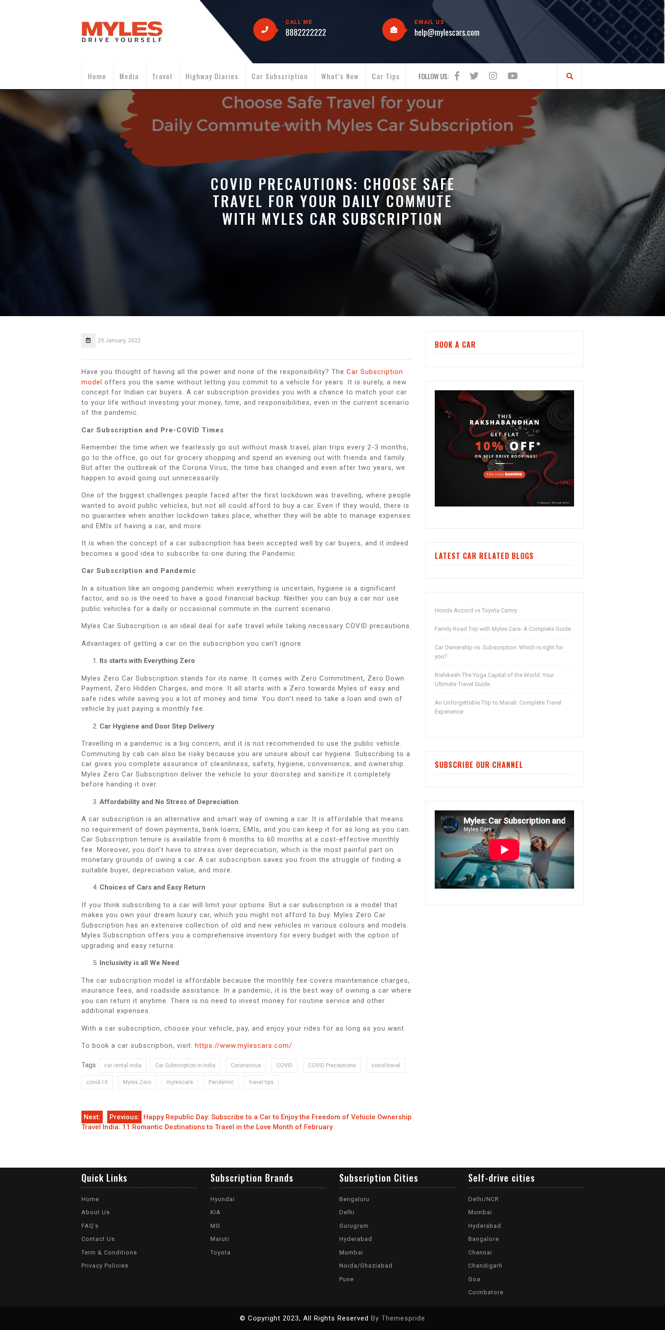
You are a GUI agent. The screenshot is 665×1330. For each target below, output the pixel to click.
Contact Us (98, 1238)
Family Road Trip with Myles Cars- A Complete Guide (503, 628)
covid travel (385, 1065)
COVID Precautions (332, 1065)
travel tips (261, 1082)
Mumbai (351, 1252)
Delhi (347, 1212)
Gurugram (354, 1225)
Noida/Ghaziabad (366, 1265)
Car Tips (386, 76)
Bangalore (483, 1238)
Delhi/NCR (483, 1199)
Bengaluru (354, 1199)
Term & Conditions (109, 1252)
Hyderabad (355, 1238)
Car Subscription (280, 76)
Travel (162, 76)
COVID (284, 1065)
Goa (474, 1279)
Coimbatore (486, 1292)
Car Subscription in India (185, 1065)
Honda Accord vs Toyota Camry (476, 610)
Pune (346, 1279)
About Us (95, 1212)
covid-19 (97, 1082)
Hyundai (222, 1199)
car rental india (123, 1065)
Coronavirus (246, 1065)
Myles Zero (137, 1082)
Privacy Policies (104, 1265)
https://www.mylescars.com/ (243, 1045)
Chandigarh (485, 1265)
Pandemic (221, 1082)
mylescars (179, 1082)
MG (215, 1225)
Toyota (220, 1252)
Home (97, 76)
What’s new (340, 76)
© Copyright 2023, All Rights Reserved (304, 1318)
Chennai (480, 1252)
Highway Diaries (211, 76)
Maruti (219, 1238)
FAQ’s (90, 1225)
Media (129, 76)
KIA (215, 1212)
